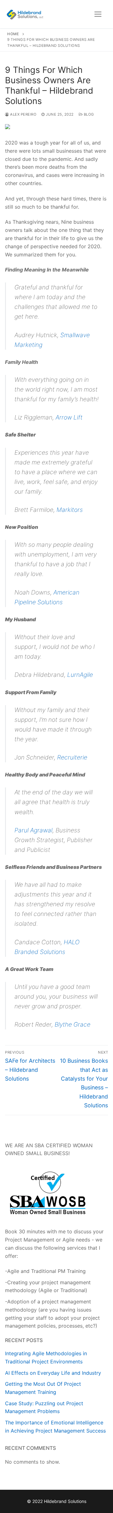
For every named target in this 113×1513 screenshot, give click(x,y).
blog (88, 114)
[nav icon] (98, 14)
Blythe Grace (72, 1024)
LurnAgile (80, 674)
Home (13, 34)
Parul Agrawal (33, 830)
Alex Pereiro (22, 114)
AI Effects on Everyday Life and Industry (53, 1373)
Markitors (69, 509)
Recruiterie (72, 757)
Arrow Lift (69, 417)
